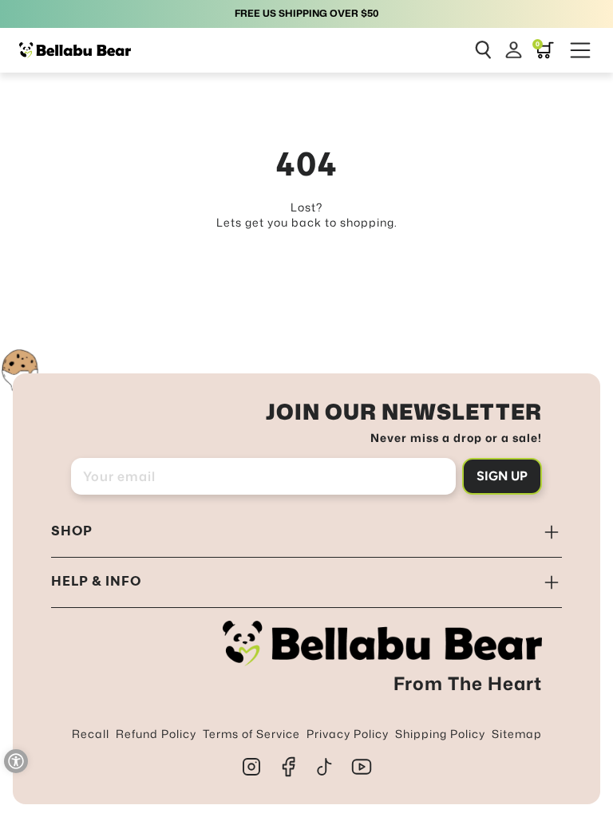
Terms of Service (251, 733)
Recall (90, 733)
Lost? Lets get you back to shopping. (306, 215)
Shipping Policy (440, 733)
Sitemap (517, 733)
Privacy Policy (347, 733)
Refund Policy (156, 733)
